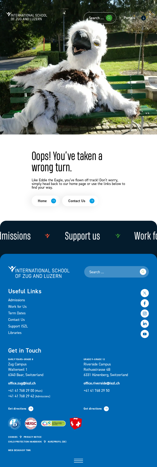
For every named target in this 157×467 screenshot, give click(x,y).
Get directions (17, 409)
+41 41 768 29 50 (96, 390)
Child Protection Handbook (25, 442)
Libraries (14, 332)
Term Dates (17, 313)
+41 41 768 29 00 (25, 390)
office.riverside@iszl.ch (102, 383)
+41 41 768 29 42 (29, 396)
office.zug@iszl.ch (22, 383)
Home (42, 201)
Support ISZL (18, 326)
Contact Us (76, 201)
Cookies (13, 437)
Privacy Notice (33, 437)
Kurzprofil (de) (57, 442)
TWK (28, 450)
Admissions (16, 300)
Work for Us (17, 306)
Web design (15, 450)
